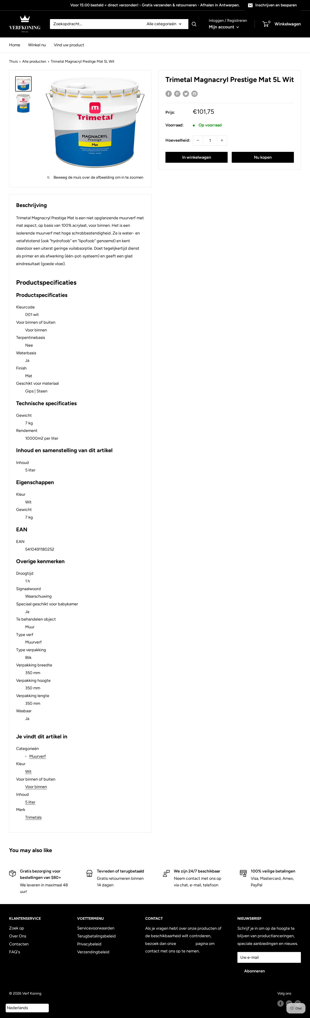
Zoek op (16, 928)
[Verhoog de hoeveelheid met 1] (222, 140)
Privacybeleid (89, 944)
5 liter (30, 802)
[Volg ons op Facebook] (280, 1003)
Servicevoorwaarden (95, 928)
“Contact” (186, 943)
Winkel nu (37, 44)
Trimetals (33, 817)
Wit (28, 771)
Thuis (13, 61)
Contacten (19, 944)
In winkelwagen (196, 157)
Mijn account (222, 27)
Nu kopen (263, 157)
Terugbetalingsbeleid (96, 936)
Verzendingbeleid (93, 951)
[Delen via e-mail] (194, 93)
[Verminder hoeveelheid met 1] (198, 140)
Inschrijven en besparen (276, 5)
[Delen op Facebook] (168, 93)
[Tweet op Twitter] (186, 93)
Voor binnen (36, 786)
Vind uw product (69, 44)
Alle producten (34, 61)
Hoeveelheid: (177, 140)
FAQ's (14, 951)
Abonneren (254, 971)
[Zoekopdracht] (194, 24)
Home (14, 44)
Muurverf (37, 756)
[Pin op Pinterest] (177, 93)
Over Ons (17, 936)
